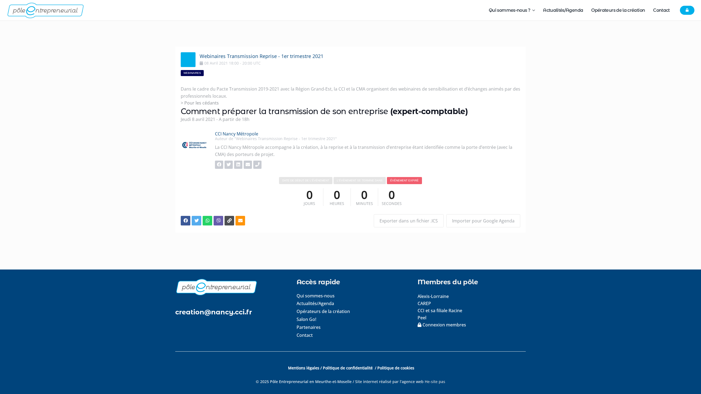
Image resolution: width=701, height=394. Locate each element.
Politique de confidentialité (348, 367)
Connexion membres (443, 325)
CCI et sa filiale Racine (440, 311)
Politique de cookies (395, 367)
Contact (305, 335)
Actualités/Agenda (315, 303)
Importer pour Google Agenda (483, 221)
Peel (422, 318)
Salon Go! (306, 319)
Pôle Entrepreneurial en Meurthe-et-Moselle (311, 381)
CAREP (424, 303)
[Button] (687, 10)
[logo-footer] (229, 287)
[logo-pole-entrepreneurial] (45, 10)
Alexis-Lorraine (433, 296)
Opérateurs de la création (323, 311)
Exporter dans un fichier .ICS (409, 221)
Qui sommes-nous (316, 296)
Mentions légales (303, 367)
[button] (532, 10)
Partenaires (309, 327)
